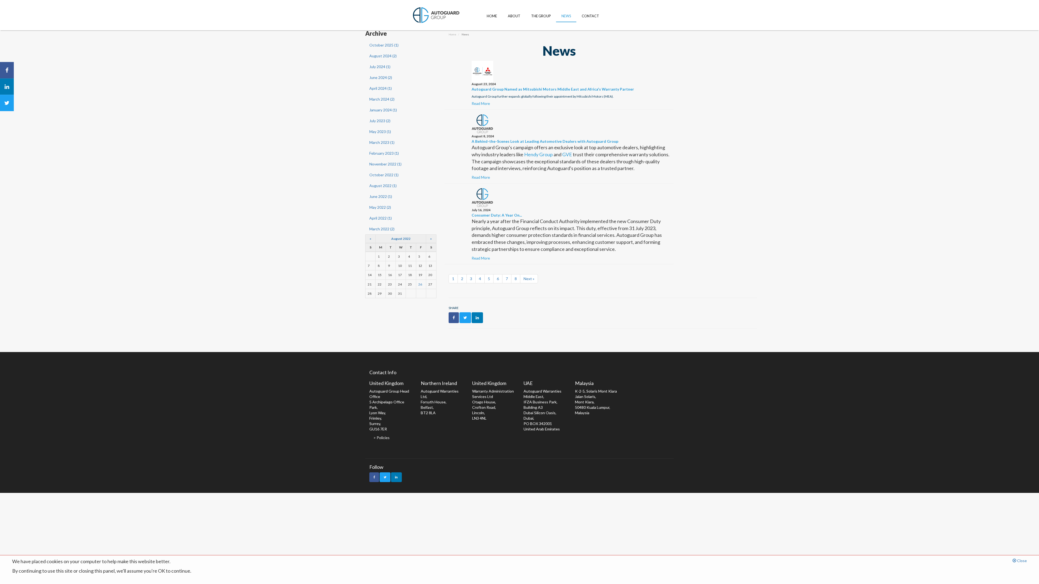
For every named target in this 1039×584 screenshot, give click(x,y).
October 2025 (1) (384, 45)
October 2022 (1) (384, 174)
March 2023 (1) (381, 142)
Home (492, 16)
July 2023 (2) (379, 120)
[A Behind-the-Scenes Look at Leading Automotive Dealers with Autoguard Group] (482, 123)
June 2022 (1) (380, 196)
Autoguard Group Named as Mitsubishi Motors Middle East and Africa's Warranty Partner (553, 89)
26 (420, 284)
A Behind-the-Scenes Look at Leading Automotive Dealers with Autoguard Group (545, 141)
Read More (481, 103)
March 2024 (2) (381, 99)
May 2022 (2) (380, 207)
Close (1021, 560)
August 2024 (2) (383, 56)
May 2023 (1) (380, 131)
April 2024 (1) (380, 88)
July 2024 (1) (379, 66)
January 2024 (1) (383, 110)
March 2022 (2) (381, 229)
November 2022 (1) (385, 164)
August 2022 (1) (383, 185)
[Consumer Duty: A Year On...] (482, 197)
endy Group (540, 154)
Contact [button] (590, 16)
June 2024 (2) (380, 77)
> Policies (381, 437)
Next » (529, 278)
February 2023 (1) (384, 153)
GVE (567, 154)
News (566, 16)
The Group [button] (541, 16)
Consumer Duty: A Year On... (497, 215)
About (514, 16)
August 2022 (400, 239)
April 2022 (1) (380, 218)
